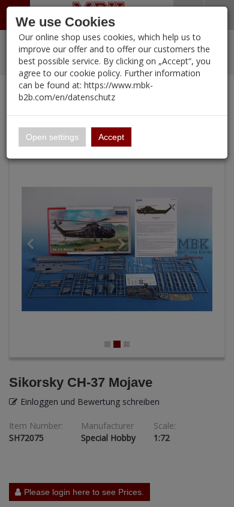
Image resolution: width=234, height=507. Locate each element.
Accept (111, 137)
